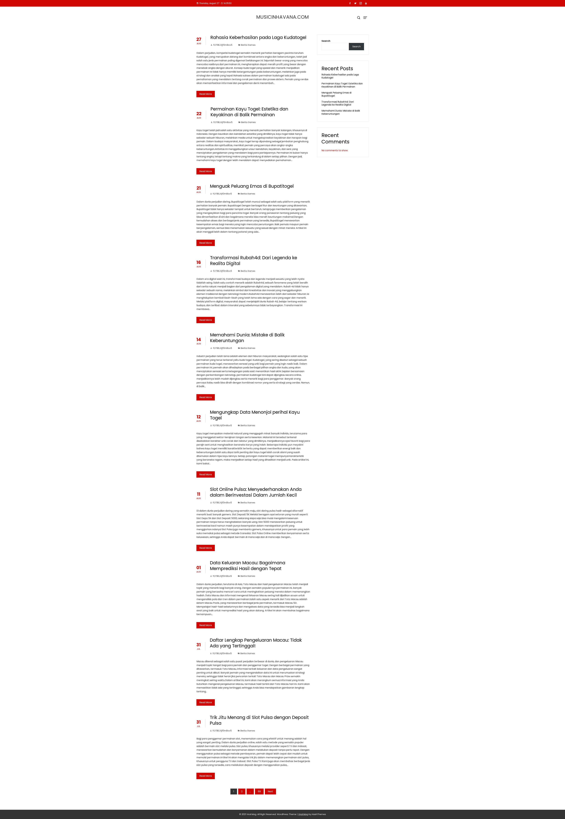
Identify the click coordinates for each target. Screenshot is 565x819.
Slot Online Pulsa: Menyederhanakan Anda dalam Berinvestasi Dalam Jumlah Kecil (256, 492)
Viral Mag (303, 814)
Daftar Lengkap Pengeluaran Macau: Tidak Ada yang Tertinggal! (256, 643)
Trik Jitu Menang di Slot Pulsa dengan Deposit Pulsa (259, 720)
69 (259, 791)
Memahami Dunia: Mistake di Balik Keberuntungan (247, 338)
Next (270, 791)
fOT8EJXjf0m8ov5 (222, 44)
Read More (205, 94)
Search (325, 41)
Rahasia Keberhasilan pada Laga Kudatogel (258, 37)
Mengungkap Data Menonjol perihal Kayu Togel (255, 415)
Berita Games (248, 44)
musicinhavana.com (282, 17)
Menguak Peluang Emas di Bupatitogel (252, 186)
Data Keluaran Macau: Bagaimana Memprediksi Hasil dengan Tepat (247, 566)
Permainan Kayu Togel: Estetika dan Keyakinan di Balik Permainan (249, 112)
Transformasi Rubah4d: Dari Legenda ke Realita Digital (253, 261)
